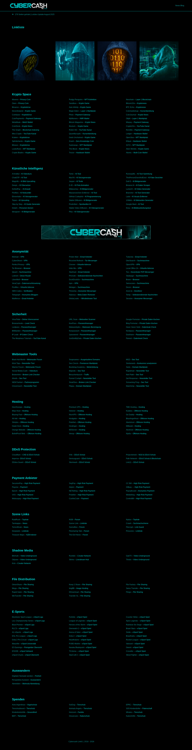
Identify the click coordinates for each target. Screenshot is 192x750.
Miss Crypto (17, 134)
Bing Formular (132, 323)
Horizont (72, 712)
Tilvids (128, 560)
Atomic (129, 153)
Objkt (128, 118)
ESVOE (15, 651)
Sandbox (72, 103)
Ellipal (128, 141)
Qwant (14, 272)
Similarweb (130, 363)
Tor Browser (17, 268)
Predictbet (73, 204)
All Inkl (14, 418)
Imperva (15, 458)
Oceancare (73, 716)
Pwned (129, 338)
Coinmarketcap (132, 111)
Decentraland (17, 111)
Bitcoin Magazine (76, 122)
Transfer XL (73, 596)
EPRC (128, 705)
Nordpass (130, 331)
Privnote (72, 276)
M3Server (73, 430)
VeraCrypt (16, 283)
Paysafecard (131, 491)
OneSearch (130, 261)
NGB (71, 520)
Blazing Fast (17, 415)
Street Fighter (131, 655)
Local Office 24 (132, 268)
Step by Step (17, 204)
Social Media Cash (19, 371)
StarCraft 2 (73, 655)
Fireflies (15, 193)
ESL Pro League (19, 636)
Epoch (14, 491)
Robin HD (73, 130)
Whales (129, 712)
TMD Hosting (131, 407)
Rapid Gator (17, 592)
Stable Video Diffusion (78, 208)
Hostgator (73, 418)
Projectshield (131, 455)
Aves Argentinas (18, 705)
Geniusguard (74, 458)
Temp (128, 295)
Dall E (128, 181)
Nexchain (130, 100)
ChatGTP (16, 178)
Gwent (128, 647)
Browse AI (130, 185)
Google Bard (131, 204)
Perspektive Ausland (20, 680)
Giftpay (129, 487)
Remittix (129, 130)
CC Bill (129, 483)
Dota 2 (71, 636)
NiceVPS (72, 415)
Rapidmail (130, 371)
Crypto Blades (18, 153)
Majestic (72, 371)
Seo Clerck (73, 363)
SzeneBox (73, 527)
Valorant (129, 644)
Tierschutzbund (18, 708)
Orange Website (18, 430)
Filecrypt (129, 527)
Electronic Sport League (22, 617)
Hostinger (73, 426)
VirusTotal (16, 319)
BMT (14, 716)
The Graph (16, 130)
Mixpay (129, 122)
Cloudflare (16, 455)
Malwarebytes (74, 327)
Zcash (71, 141)
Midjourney (73, 189)
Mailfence (16, 298)
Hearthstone (74, 640)
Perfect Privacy (18, 264)
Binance (15, 107)
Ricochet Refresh (76, 261)
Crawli (128, 523)
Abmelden (16, 684)
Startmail (72, 272)
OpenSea (130, 137)
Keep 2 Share (74, 585)
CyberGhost (17, 261)
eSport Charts (17, 655)
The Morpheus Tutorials (21, 338)
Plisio (71, 115)
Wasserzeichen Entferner (79, 193)
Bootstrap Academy (77, 367)
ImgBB (71, 588)
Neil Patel (130, 375)
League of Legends (77, 621)
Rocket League (132, 640)
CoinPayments (18, 118)
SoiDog (72, 705)
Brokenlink (16, 375)
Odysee (15, 560)
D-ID (71, 185)
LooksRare (16, 149)
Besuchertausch (75, 375)
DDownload (74, 592)
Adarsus (72, 295)
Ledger (129, 134)
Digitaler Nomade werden (22, 676)
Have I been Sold (133, 327)
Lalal (128, 197)
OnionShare (17, 585)
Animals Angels (75, 708)
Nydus (128, 520)
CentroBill (130, 498)
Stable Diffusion (75, 200)
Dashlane (130, 335)
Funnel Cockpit (75, 378)
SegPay (72, 483)
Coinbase (16, 115)
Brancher (130, 193)
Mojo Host (16, 411)
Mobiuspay (16, 498)
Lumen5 (129, 189)
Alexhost (129, 430)
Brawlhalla (130, 636)
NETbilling (73, 491)
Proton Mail (73, 257)
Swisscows (130, 283)
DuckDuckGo (74, 280)
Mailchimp (130, 386)
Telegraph (16, 295)
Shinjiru (15, 422)
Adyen (71, 487)
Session (129, 298)
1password (73, 335)
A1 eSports (16, 632)
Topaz (14, 200)
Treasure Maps (18, 535)
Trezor (71, 153)
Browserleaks (17, 323)
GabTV (129, 556)
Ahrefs (14, 378)
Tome (71, 174)
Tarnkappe (16, 523)
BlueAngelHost (132, 418)
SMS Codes (17, 291)
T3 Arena (72, 651)
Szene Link (73, 523)
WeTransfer (16, 596)
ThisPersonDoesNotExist (136, 178)
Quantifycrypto (75, 134)
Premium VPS (74, 407)
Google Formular (133, 319)
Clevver (72, 264)
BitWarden (16, 331)
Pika (71, 212)
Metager (72, 287)
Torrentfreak (17, 527)
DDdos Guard (17, 462)
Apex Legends (132, 621)
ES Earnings (17, 647)
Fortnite (72, 617)
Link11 (128, 462)
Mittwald (129, 426)
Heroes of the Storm (77, 625)
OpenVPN (130, 264)
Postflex (15, 287)
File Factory (130, 585)
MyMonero (73, 118)
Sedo (128, 367)
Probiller (72, 495)
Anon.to (129, 291)
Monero (15, 100)
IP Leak (15, 335)
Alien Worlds (131, 149)
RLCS (14, 628)
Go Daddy (130, 415)
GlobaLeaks (74, 298)
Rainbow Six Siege (134, 625)
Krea (128, 208)
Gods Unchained (76, 137)
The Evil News (75, 535)
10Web (129, 200)
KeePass (72, 323)
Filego (128, 592)
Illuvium (72, 126)
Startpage (130, 276)
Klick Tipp (16, 363)
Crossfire (129, 651)
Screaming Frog (132, 382)
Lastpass (15, 327)
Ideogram (16, 212)
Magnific (15, 181)
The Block (73, 149)
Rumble (72, 556)
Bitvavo (15, 145)
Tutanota (129, 257)
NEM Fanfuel (17, 382)
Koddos (129, 411)
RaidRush (16, 520)
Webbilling (130, 495)
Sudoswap (73, 145)
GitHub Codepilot (76, 197)
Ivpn (70, 283)
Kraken (15, 137)
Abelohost (130, 422)
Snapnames (74, 360)
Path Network (131, 458)
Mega (14, 588)
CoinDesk (16, 126)
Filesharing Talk (75, 531)
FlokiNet (72, 422)
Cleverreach (17, 386)
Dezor (128, 287)
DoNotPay (16, 189)
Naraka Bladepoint (76, 647)
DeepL (15, 185)
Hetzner (72, 411)
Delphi (14, 208)
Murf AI (72, 178)
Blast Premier (17, 625)
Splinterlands (17, 141)
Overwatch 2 (74, 628)
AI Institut (15, 174)
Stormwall (73, 462)
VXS (14, 495)
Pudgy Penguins (75, 100)
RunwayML (130, 174)
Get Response (132, 378)
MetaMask (16, 122)
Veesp (71, 434)
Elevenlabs (16, 197)
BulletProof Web (18, 434)
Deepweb (16, 531)
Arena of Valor (75, 632)
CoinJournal (131, 115)
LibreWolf (16, 280)
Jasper (72, 181)
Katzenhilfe (130, 716)
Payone (15, 487)
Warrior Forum (18, 367)
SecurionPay (17, 483)
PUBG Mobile (74, 644)
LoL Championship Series (22, 621)
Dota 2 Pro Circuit (19, 640)
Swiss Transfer (132, 588)
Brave (128, 280)
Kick (13, 563)
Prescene (130, 531)
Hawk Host (16, 426)
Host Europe (17, 407)
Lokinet (15, 276)
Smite (128, 632)
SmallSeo (73, 382)
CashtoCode (74, 498)
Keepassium (74, 331)
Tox (127, 272)
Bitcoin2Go (130, 103)
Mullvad (15, 257)
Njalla (128, 434)
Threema (72, 291)
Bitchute (15, 556)
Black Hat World (18, 360)
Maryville (15, 644)
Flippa (71, 386)
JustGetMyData (75, 338)
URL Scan (73, 319)
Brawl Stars (130, 628)
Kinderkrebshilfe (18, 712)
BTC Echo (130, 107)
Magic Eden (74, 111)
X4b (70, 455)
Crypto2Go (130, 126)
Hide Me (72, 268)
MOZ (128, 360)
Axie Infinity (73, 107)
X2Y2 (128, 145)
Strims (71, 560)
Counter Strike (132, 617)
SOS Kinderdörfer (133, 708)
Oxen (14, 103)
